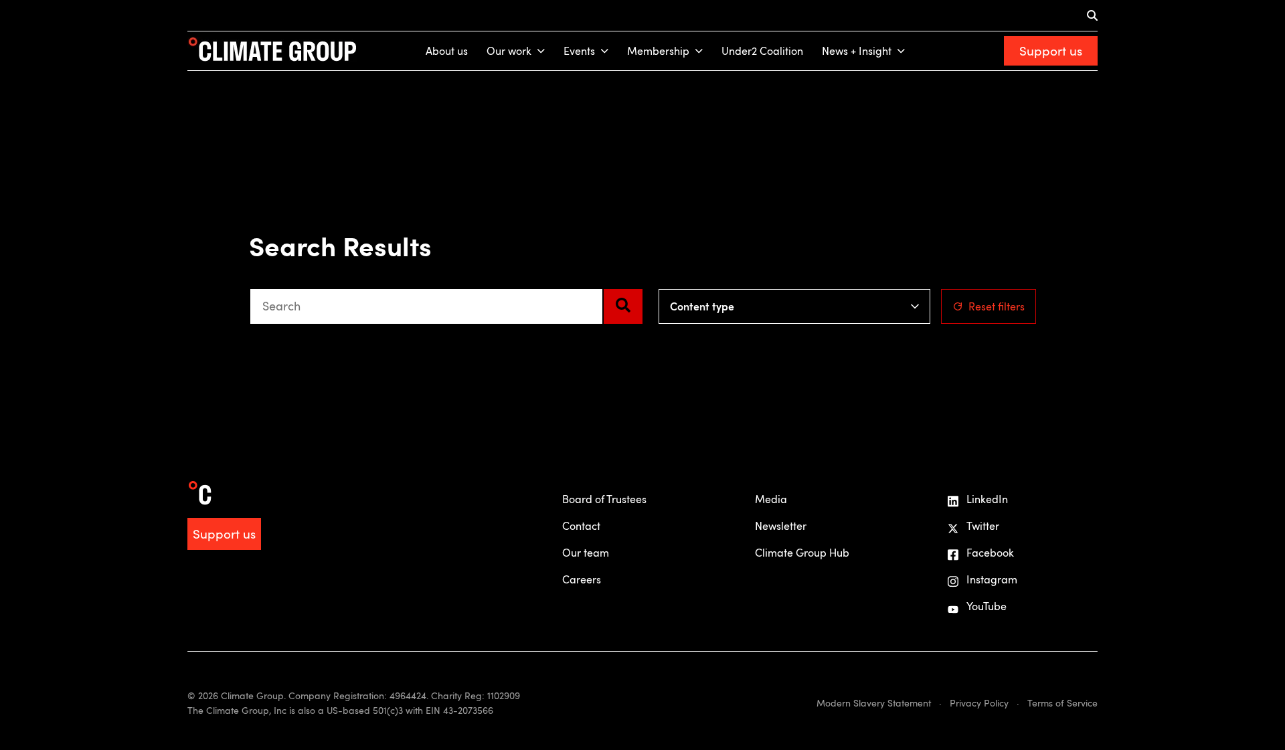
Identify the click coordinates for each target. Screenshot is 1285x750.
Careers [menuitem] (581, 579)
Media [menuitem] (771, 499)
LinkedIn (987, 499)
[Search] (623, 306)
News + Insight (856, 50)
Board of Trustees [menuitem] (604, 499)
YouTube (986, 606)
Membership (658, 50)
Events (579, 50)
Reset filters (996, 306)
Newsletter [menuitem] (780, 526)
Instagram (991, 579)
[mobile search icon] (1092, 15)
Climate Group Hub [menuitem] (802, 552)
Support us (1050, 50)
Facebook (990, 552)
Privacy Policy (979, 702)
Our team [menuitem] (585, 552)
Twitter (982, 526)
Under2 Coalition (762, 50)
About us (447, 50)
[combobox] (426, 306)
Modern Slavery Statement (874, 702)
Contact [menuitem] (581, 526)
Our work (509, 50)
